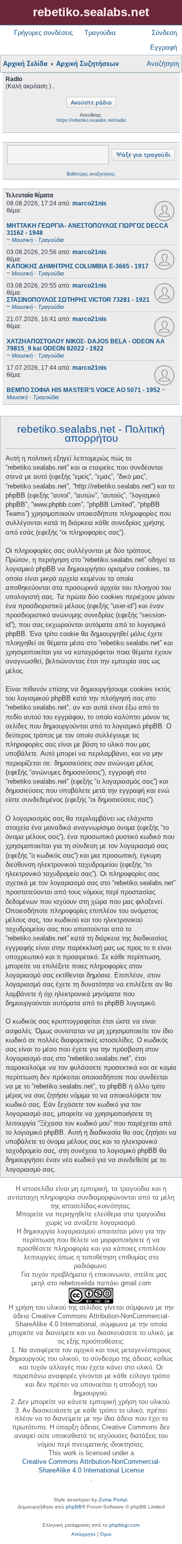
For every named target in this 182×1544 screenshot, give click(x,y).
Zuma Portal (113, 1499)
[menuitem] (83, 1534)
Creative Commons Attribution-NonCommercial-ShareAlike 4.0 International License (91, 1466)
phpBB (74, 1507)
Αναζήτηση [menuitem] (163, 63)
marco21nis (89, 203)
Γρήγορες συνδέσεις (43, 33)
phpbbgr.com (124, 1525)
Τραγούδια (100, 33)
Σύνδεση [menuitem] (164, 33)
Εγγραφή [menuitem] (163, 47)
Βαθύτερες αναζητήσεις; (91, 174)
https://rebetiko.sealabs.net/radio (91, 120)
